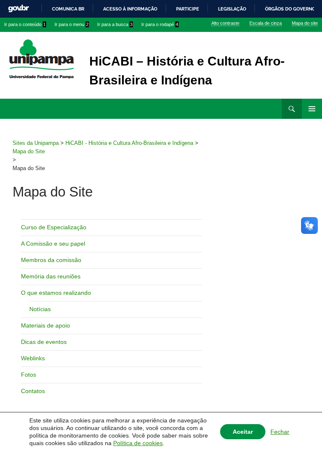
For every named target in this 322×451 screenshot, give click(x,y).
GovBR (18, 9)
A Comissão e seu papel (53, 243)
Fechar (279, 431)
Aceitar (243, 431)
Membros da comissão (51, 260)
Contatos (33, 391)
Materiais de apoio (45, 325)
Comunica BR (68, 9)
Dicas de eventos (44, 341)
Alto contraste (225, 23)
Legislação (232, 9)
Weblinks (33, 358)
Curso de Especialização (53, 227)
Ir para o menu (71, 24)
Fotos (28, 374)
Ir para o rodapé (159, 24)
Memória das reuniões (50, 276)
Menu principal (312, 109)
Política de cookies (138, 443)
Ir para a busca (114, 24)
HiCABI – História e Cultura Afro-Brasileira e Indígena (187, 70)
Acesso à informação (130, 9)
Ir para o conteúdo (25, 24)
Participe (187, 9)
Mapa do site (305, 23)
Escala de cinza (265, 23)
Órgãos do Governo (290, 9)
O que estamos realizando (56, 292)
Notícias (40, 309)
